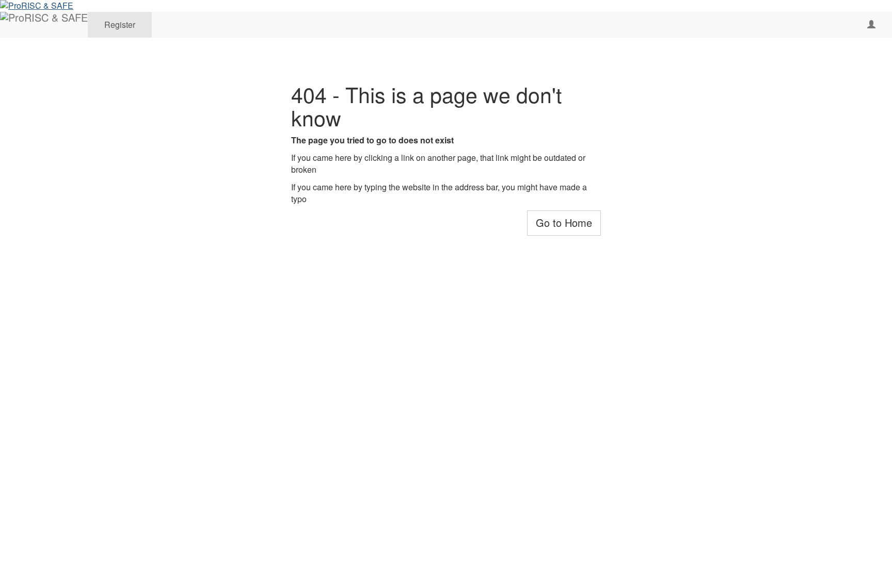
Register (119, 24)
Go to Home (564, 222)
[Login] (871, 25)
